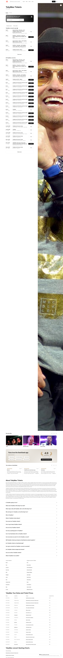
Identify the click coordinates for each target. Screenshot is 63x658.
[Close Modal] (39, 316)
